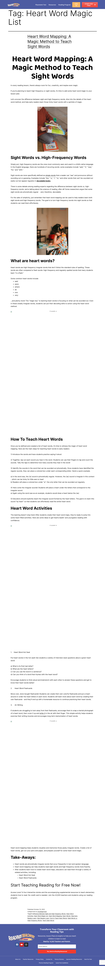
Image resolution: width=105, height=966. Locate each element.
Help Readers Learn (43, 918)
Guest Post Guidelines (62, 963)
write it (42, 713)
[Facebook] (17, 945)
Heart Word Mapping (55, 916)
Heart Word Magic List (41, 916)
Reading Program (64, 5)
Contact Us (49, 959)
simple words (50, 175)
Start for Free (88, 959)
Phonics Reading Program (46, 963)
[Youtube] (22, 945)
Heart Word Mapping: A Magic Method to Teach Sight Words (49, 41)
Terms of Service (59, 959)
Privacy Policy (40, 959)
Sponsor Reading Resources (74, 959)
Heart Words (66, 916)
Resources (52, 5)
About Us (17, 959)
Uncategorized (42, 911)
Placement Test (40, 5)
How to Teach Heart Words (58, 918)
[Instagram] (26, 945)
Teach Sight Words (48, 920)
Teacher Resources (28, 959)
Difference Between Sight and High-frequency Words (49, 914)
